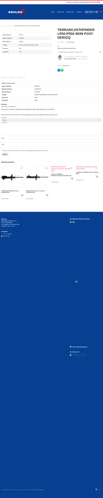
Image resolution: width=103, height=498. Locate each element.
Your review (4, 122)
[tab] (8, 78)
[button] (58, 46)
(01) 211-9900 (95, 2)
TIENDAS (79, 12)
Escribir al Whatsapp (82, 58)
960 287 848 (6, 236)
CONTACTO (93, 12)
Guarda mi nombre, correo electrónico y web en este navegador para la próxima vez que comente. (25, 150)
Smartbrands (40, 489)
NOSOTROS (60, 12)
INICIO (53, 12)
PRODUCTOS (70, 12)
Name (3, 138)
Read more (22, 195)
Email (3, 144)
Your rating (4, 117)
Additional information (8, 77)
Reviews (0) (21, 77)
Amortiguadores (8, 25)
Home (2, 25)
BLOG (86, 12)
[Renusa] (16, 12)
